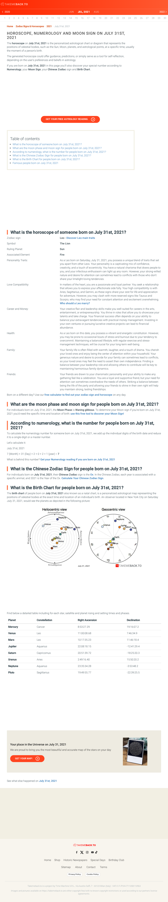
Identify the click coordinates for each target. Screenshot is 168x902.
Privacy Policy (75, 874)
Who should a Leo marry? (75, 303)
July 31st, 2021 (48, 780)
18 (94, 18)
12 (58, 18)
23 (123, 18)
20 (106, 18)
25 (135, 18)
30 (165, 18)
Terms (103, 867)
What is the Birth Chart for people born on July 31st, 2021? (46, 159)
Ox (91, 474)
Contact (90, 867)
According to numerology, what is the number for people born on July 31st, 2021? (59, 151)
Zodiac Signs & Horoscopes (30, 26)
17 (88, 18)
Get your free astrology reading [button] (67, 119)
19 (100, 18)
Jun (71, 11)
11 (52, 18)
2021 (49, 26)
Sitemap (66, 867)
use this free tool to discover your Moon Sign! (97, 413)
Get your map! (23, 758)
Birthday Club (116, 860)
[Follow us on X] (81, 852)
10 (46, 18)
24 (129, 18)
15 (76, 18)
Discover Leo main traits (80, 237)
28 (153, 18)
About (78, 867)
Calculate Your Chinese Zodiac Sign (82, 478)
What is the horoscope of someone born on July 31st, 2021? (47, 144)
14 (70, 18)
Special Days (98, 860)
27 (147, 18)
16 (82, 18)
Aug (96, 11)
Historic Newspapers (75, 860)
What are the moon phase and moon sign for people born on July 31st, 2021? (57, 148)
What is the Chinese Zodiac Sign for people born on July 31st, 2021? (52, 155)
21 (111, 18)
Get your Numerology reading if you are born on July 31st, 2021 (77, 459)
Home (10, 26)
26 (141, 18)
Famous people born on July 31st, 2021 (35, 163)
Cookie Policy (93, 874)
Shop (57, 860)
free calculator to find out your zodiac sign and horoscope (78, 394)
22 (117, 18)
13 (64, 18)
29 (159, 18)
